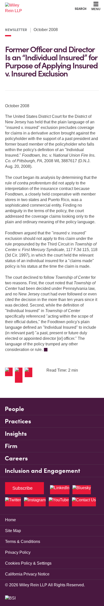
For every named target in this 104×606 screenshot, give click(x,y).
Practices (18, 421)
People (14, 409)
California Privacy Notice (27, 574)
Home (10, 520)
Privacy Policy (18, 552)
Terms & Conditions (22, 541)
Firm (11, 446)
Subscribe (22, 488)
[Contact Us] (84, 501)
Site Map (13, 531)
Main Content (36, 5)
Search (80, 8)
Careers (16, 458)
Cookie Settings (34, 5)
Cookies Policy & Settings (28, 563)
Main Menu (38, 5)
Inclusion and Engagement (42, 471)
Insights (16, 433)
